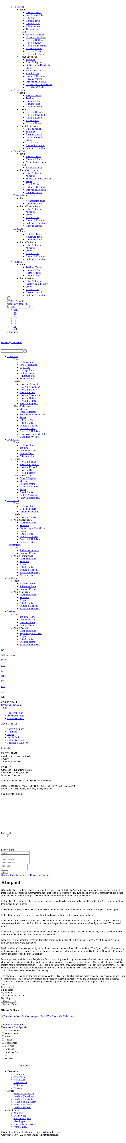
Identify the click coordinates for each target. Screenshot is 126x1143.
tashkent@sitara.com (11, 705)
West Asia (9, 1058)
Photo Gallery (20, 1126)
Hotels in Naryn (33, 123)
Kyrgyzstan (19, 90)
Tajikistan (18, 228)
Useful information (35, 137)
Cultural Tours (33, 23)
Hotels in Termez (34, 51)
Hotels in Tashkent (35, 34)
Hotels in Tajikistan (23, 1104)
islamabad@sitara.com (12, 345)
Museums (30, 59)
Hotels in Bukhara (34, 40)
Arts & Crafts (32, 73)
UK (6, 1055)
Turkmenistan (20, 195)
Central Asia (10, 1042)
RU (15, 312)
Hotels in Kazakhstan (24, 1096)
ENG (16, 309)
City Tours (31, 18)
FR (15, 321)
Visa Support (20, 1121)
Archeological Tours (36, 162)
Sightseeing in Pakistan (37, 284)
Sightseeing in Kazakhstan (38, 178)
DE (15, 318)
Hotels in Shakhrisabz (36, 45)
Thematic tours (33, 29)
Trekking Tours (33, 267)
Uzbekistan (19, 7)
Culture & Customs (35, 76)
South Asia (10, 1049)
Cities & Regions (34, 62)
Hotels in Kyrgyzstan (24, 1099)
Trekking (30, 98)
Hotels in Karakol (34, 117)
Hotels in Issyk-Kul (35, 115)
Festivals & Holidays (36, 81)
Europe (8, 1036)
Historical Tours (33, 95)
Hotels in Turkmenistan (25, 1102)
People (29, 67)
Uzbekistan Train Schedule (39, 84)
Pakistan (18, 261)
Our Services (20, 1115)
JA (15, 326)
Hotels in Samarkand (36, 37)
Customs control (34, 79)
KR (15, 329)
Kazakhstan (19, 151)
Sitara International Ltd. (12, 1024)
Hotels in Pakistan (22, 1107)
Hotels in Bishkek (34, 112)
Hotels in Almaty (34, 167)
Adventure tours (33, 26)
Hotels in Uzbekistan (24, 1093)
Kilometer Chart (33, 70)
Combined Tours (34, 101)
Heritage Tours (33, 20)
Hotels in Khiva (33, 43)
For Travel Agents (22, 1118)
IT (15, 315)
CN (15, 323)
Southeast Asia (11, 1052)
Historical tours (33, 12)
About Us (18, 1113)
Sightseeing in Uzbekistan (38, 65)
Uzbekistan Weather (35, 87)
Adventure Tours (34, 106)
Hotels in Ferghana (35, 54)
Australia (9, 1039)
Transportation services (25, 1124)
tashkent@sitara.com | (18, 303)
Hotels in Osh (32, 120)
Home (4, 875)
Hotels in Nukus (34, 48)
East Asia (9, 1045)
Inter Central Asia (34, 15)
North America (11, 1030)
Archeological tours (35, 200)
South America (11, 1033)
